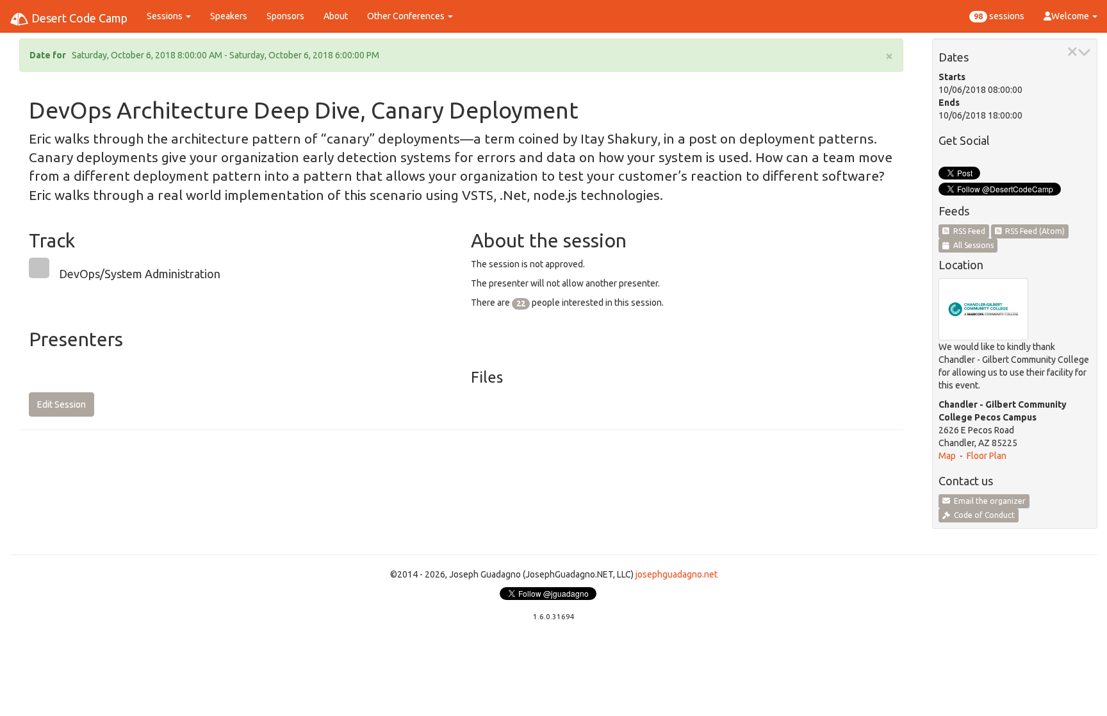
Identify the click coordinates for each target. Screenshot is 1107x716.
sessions (999, 16)
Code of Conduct (982, 515)
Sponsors (285, 16)
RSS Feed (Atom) (1033, 231)
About (336, 16)
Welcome (1071, 16)
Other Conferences (407, 16)
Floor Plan (986, 456)
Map (947, 456)
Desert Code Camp (78, 18)
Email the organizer (988, 501)
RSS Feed (967, 231)
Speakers (228, 16)
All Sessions (971, 245)
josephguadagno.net (677, 574)
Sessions (165, 16)
